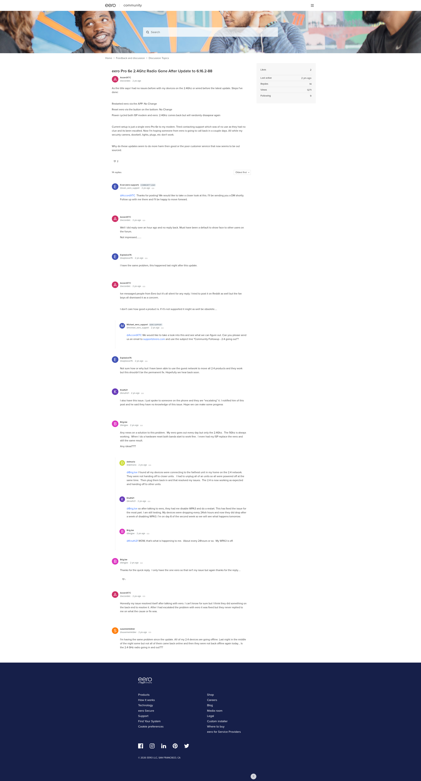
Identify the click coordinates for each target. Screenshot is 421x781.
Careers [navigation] (212, 700)
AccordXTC (125, 77)
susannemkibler (127, 628)
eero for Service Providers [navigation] (224, 732)
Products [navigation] (143, 695)
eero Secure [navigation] (146, 711)
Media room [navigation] (215, 711)
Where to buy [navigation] (215, 726)
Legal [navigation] (210, 716)
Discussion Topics (159, 58)
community (133, 5)
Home (108, 58)
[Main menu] (312, 5)
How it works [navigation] (146, 700)
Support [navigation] (143, 716)
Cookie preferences (150, 726)
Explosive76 (126, 254)
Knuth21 (124, 389)
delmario (131, 461)
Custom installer (217, 721)
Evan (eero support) (137, 184)
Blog (210, 705)
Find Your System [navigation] (149, 721)
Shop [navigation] (210, 695)
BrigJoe (123, 422)
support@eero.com (154, 339)
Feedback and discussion (130, 58)
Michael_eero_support (144, 324)
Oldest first (241, 172)
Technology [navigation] (145, 705)
